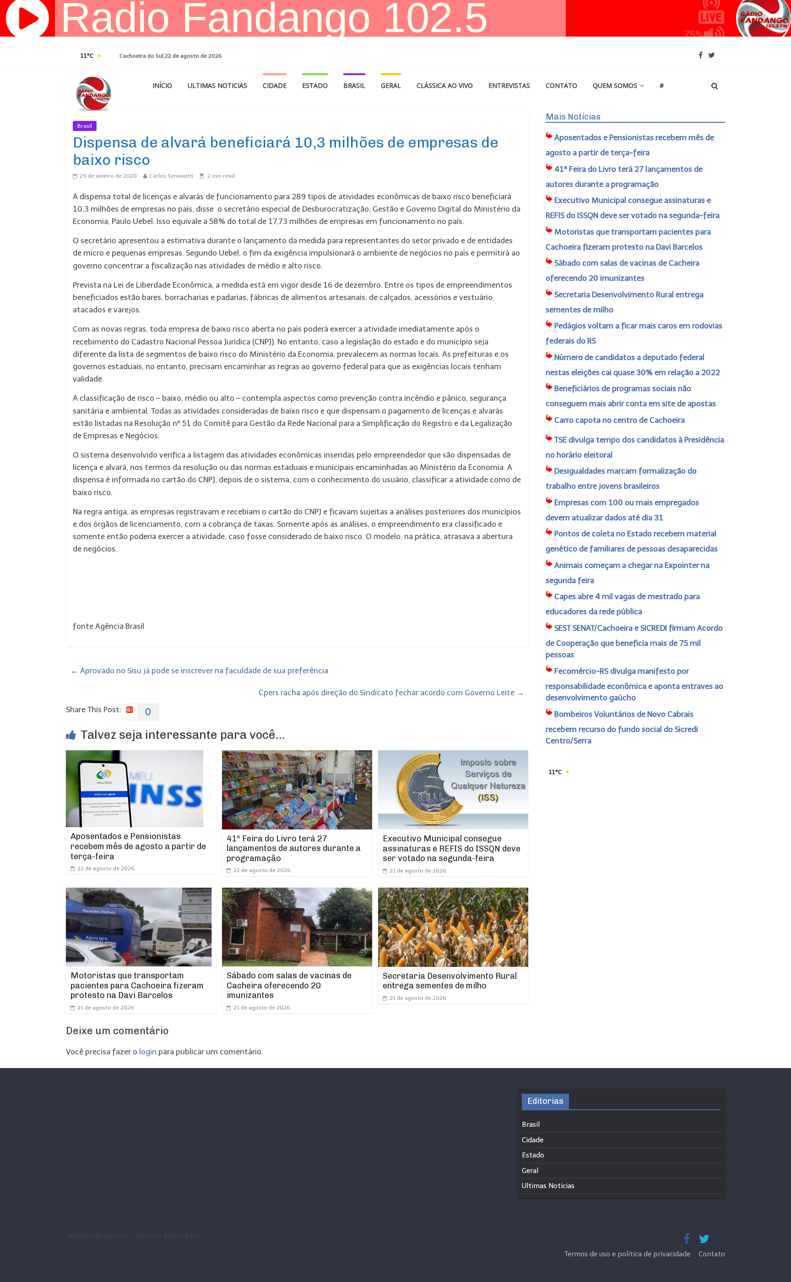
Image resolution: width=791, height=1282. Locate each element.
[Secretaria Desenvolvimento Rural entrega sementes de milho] (453, 893)
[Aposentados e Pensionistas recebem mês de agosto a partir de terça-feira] (134, 756)
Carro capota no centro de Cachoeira (619, 420)
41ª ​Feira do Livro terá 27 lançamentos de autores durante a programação (294, 848)
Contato (561, 85)
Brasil (354, 85)
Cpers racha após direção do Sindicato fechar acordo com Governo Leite (391, 692)
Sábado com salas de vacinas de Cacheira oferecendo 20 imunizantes (289, 985)
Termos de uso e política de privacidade (628, 1254)
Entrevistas (509, 85)
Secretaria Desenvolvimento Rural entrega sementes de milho (450, 981)
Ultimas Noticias (217, 85)
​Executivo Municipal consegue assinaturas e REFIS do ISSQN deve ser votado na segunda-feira (451, 848)
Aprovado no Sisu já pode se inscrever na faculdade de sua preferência (199, 670)
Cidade (275, 85)
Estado (315, 85)
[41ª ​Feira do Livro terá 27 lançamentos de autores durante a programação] (297, 756)
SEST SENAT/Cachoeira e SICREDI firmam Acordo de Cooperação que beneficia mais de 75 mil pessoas (634, 641)
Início (162, 85)
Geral (391, 85)
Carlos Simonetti (171, 176)
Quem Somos (615, 85)
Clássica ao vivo (445, 85)
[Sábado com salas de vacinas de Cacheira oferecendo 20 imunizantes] (297, 893)
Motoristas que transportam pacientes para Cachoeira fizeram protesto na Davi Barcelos (137, 985)
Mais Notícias (573, 117)
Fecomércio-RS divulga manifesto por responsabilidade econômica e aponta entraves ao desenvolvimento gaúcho (634, 684)
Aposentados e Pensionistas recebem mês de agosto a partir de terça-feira (138, 846)
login (148, 1051)
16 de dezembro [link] (352, 284)
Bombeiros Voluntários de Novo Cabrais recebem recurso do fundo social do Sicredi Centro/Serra (622, 727)
